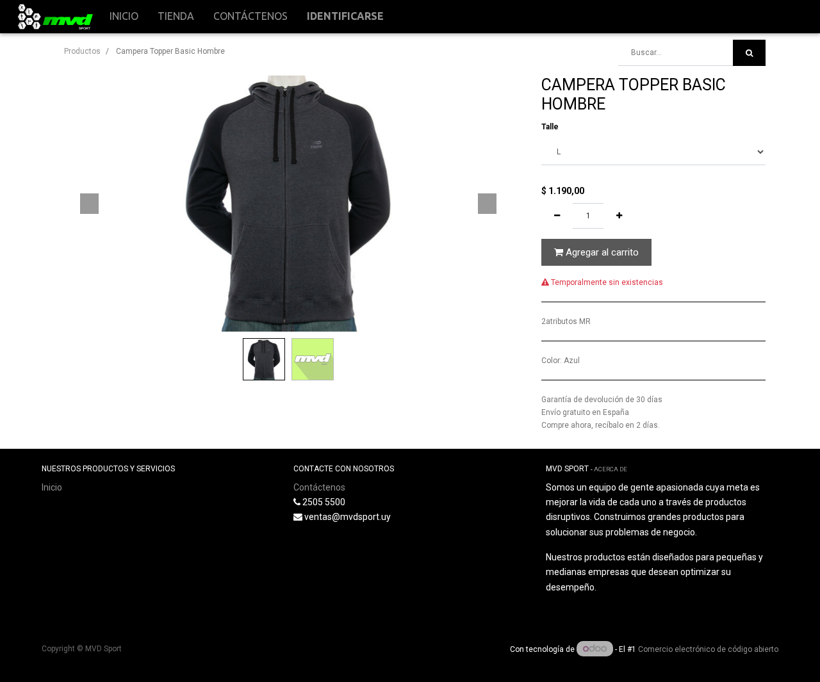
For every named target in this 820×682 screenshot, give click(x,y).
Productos (82, 51)
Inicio (52, 487)
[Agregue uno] (619, 216)
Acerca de (610, 469)
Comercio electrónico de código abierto (708, 649)
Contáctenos (319, 487)
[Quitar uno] (557, 216)
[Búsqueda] (749, 53)
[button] (89, 203)
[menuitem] (124, 16)
